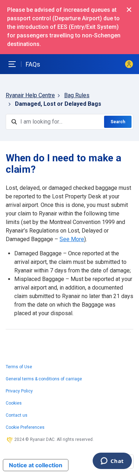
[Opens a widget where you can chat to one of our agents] (112, 461)
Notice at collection (35, 465)
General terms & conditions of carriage (44, 378)
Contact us (16, 415)
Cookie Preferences (25, 427)
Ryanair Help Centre (30, 95)
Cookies (14, 403)
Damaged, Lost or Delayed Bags (58, 103)
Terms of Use (19, 366)
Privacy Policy (19, 391)
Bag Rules (76, 95)
